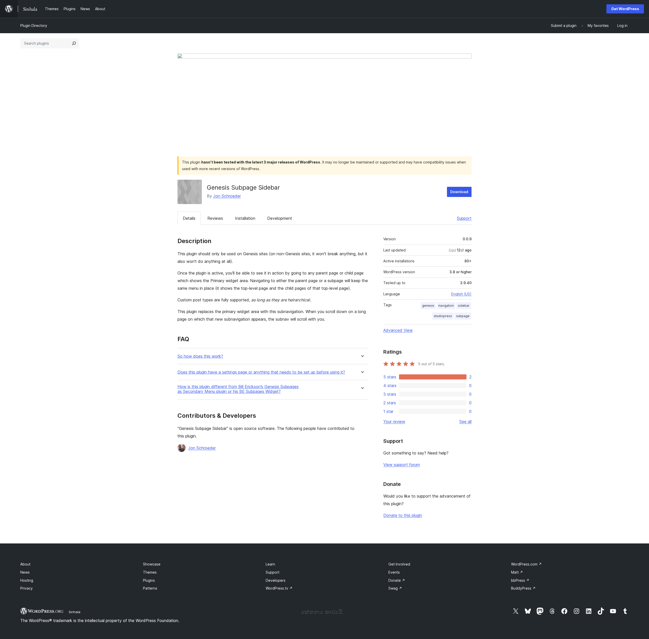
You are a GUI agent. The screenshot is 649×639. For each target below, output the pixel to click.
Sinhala (74, 612)
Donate (396, 580)
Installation (245, 218)
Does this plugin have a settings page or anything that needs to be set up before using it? (261, 372)
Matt (517, 572)
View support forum (401, 464)
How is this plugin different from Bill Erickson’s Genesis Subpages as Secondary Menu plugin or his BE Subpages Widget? (238, 389)
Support (464, 218)
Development (279, 218)
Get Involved (399, 564)
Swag (395, 588)
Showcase (151, 564)
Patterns (150, 588)
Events (394, 572)
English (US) (461, 294)
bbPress (520, 580)
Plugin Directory (33, 25)
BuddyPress (523, 588)
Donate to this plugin (402, 515)
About (25, 564)
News (25, 572)
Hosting (26, 580)
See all (465, 421)
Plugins (149, 580)
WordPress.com (526, 564)
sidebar (464, 305)
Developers (275, 580)
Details (189, 218)
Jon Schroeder (227, 195)
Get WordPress (625, 9)
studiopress (443, 316)
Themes (150, 572)
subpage (463, 316)
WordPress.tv (279, 588)
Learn (270, 564)
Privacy (26, 588)
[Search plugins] (74, 43)
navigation (446, 305)
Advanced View (398, 330)
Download (459, 192)
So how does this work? (200, 356)
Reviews (215, 218)
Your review (394, 421)
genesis (428, 305)
